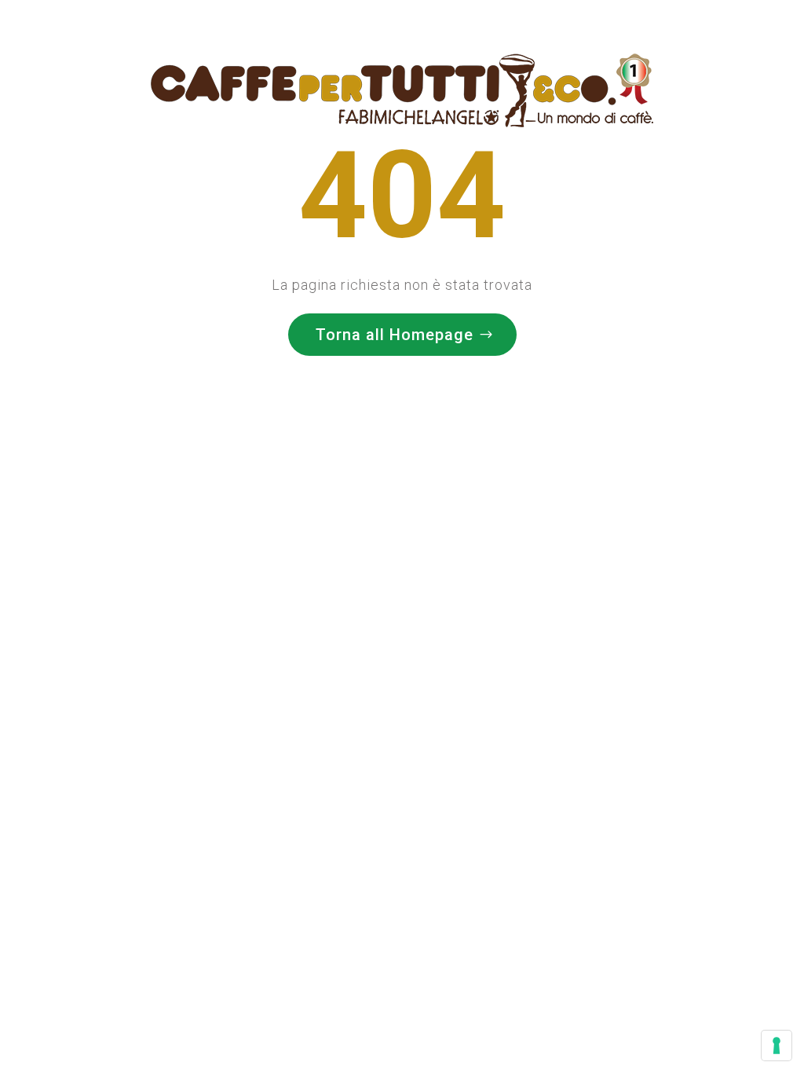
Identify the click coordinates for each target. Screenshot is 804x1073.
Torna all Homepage (394, 334)
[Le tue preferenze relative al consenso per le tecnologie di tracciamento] (776, 1045)
